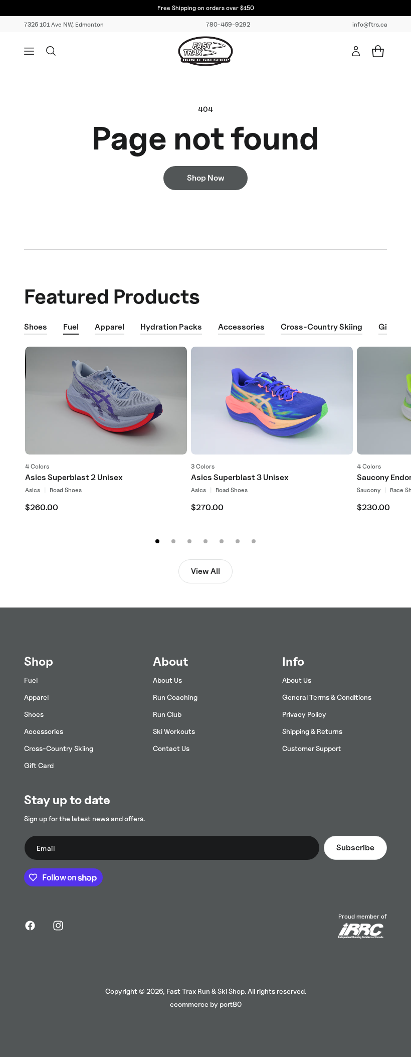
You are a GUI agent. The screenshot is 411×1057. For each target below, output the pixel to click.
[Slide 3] (189, 541)
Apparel (109, 327)
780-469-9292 (228, 24)
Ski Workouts (174, 731)
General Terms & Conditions (326, 697)
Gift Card (39, 765)
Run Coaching (175, 697)
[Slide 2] (173, 541)
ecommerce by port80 (206, 1004)
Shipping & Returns (312, 731)
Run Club (167, 714)
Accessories (241, 327)
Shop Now (206, 178)
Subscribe (355, 847)
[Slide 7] (254, 541)
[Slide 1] (157, 541)
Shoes (35, 327)
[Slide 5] (222, 541)
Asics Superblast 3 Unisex (240, 478)
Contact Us (171, 748)
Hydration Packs (171, 327)
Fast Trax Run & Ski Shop (205, 991)
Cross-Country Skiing (321, 327)
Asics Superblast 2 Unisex (74, 478)
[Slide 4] (205, 541)
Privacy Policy (304, 714)
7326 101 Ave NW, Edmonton (64, 24)
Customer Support (311, 748)
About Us (167, 680)
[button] (29, 51)
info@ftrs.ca (369, 24)
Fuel (71, 327)
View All (205, 571)
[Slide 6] (238, 541)
